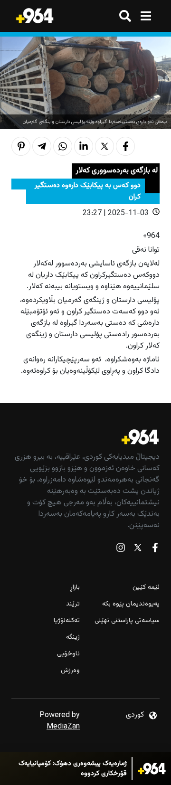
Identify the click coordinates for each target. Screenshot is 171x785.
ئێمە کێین (146, 588)
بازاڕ (75, 588)
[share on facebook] (125, 146)
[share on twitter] (104, 146)
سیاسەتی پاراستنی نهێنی (127, 621)
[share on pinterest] (20, 146)
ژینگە (73, 638)
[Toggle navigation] (145, 16)
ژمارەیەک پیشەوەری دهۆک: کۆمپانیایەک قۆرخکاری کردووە (73, 769)
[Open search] (125, 16)
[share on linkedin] (83, 146)
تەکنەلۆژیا (67, 621)
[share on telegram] (41, 146)
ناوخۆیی (68, 654)
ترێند (73, 604)
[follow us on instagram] (120, 550)
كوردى (135, 715)
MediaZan (63, 727)
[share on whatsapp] (62, 146)
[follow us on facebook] (155, 550)
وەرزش (70, 671)
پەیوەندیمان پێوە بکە (131, 604)
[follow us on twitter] (137, 550)
